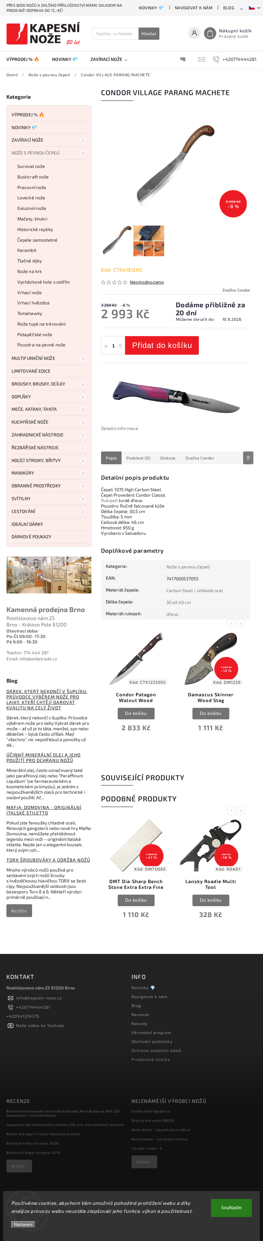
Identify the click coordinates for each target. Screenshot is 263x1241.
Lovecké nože (31, 197)
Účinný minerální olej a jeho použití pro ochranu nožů (43, 757)
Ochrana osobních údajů (157, 1050)
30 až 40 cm (178, 602)
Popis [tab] (111, 457)
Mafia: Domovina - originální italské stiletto (43, 810)
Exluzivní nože (31, 208)
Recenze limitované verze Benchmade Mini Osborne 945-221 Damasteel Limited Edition (63, 1113)
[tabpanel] (136, 687)
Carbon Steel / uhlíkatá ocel (194, 590)
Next (242, 623)
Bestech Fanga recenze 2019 (33, 1152)
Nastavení (23, 1224)
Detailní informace (119, 428)
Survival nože (31, 166)
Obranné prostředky (36, 485)
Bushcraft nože (33, 176)
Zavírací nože (27, 140)
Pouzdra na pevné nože (41, 344)
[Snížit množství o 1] (106, 346)
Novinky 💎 (151, 7)
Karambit (26, 250)
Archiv (19, 911)
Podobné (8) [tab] (138, 457)
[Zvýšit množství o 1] (120, 346)
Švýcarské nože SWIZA (153, 1120)
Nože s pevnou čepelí (36, 152)
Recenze (140, 1014)
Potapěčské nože (35, 334)
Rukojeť (109, 500)
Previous (232, 623)
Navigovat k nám (194, 7)
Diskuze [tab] (168, 457)
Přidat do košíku (162, 345)
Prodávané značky (151, 1059)
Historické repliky (35, 229)
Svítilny (21, 498)
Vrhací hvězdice (33, 302)
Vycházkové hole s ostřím (43, 282)
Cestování (23, 511)
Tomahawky (29, 313)
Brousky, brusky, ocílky (38, 383)
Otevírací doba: (22, 630)
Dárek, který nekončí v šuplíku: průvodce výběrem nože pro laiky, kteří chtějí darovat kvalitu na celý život (46, 699)
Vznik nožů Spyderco (151, 1111)
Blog (228, 7)
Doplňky (21, 396)
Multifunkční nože (33, 358)
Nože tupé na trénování (41, 324)
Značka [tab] (200, 457)
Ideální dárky (27, 524)
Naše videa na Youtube (40, 1025)
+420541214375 (22, 1016)
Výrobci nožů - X (147, 1148)
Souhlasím (231, 1207)
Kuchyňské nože (30, 422)
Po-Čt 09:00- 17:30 (26, 636)
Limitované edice (31, 371)
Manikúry (23, 473)
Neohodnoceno (147, 282)
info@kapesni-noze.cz (39, 997)
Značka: (236, 290)
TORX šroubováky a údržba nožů (48, 860)
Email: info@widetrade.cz (31, 658)
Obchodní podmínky (152, 1041)
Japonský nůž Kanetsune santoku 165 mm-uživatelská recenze (65, 1124)
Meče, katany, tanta (34, 409)
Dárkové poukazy (32, 536)
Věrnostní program (151, 1032)
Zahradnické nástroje (38, 434)
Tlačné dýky (29, 260)
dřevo (172, 614)
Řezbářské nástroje (35, 447)
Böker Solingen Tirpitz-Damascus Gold (43, 1134)
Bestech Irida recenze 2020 (32, 1143)
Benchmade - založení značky (160, 1139)
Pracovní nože (31, 187)
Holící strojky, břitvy (36, 460)
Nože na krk (29, 271)
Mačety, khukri (32, 218)
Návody (140, 1023)
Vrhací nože (29, 292)
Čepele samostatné (37, 240)
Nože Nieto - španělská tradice (161, 1130)
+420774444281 (33, 1007)
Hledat (149, 33)
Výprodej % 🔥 (28, 114)
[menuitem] (26, 59)
